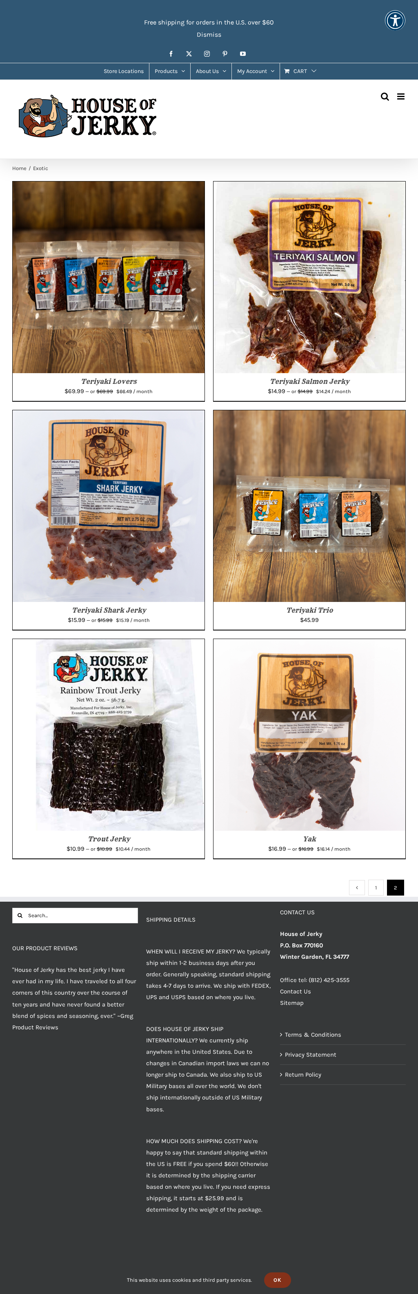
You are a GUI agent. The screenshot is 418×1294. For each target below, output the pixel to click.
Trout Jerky (109, 839)
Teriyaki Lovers (108, 381)
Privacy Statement (310, 1054)
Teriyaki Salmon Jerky (309, 381)
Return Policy (303, 1074)
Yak (309, 839)
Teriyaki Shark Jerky (109, 610)
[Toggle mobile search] (385, 96)
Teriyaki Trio (309, 610)
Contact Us (295, 991)
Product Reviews (35, 1027)
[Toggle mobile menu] (401, 96)
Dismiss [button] (209, 34)
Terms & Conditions (313, 1034)
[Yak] (309, 644)
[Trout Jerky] (109, 644)
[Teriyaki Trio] (309, 416)
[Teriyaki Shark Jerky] (109, 416)
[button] (395, 25)
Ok (277, 1280)
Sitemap (292, 1002)
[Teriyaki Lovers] (109, 187)
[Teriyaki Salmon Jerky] (309, 187)
